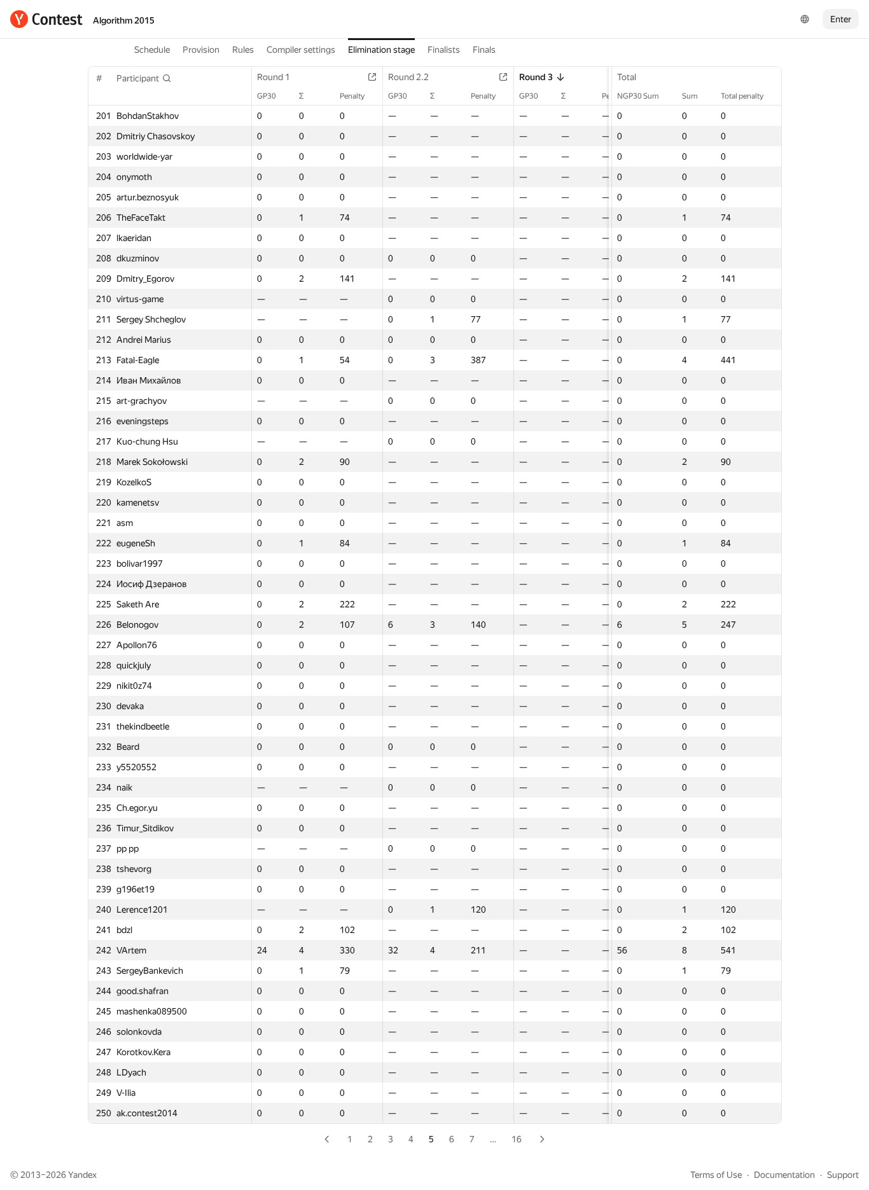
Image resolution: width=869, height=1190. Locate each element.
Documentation (784, 1175)
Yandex (82, 1175)
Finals (484, 50)
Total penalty (742, 96)
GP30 (266, 96)
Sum (690, 96)
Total (626, 77)
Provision (201, 50)
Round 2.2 (408, 77)
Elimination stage (381, 50)
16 (516, 1139)
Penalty (352, 96)
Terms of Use (716, 1175)
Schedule (152, 50)
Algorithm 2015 (124, 20)
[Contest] (46, 19)
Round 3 (536, 77)
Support (843, 1175)
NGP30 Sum (638, 96)
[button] (144, 78)
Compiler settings (301, 50)
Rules (243, 50)
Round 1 (273, 77)
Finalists (444, 50)
